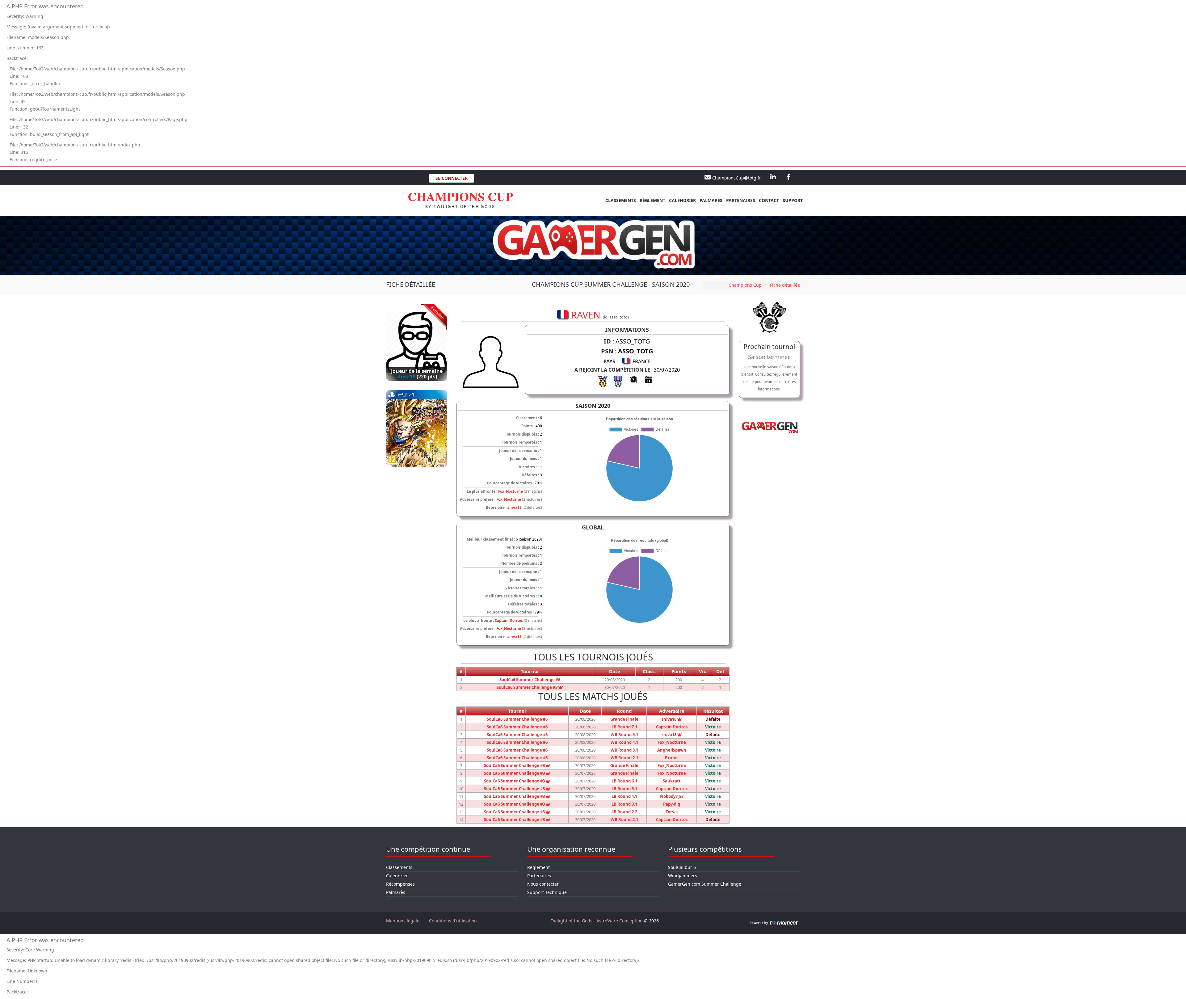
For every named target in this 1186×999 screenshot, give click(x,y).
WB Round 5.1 (624, 734)
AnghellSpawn (671, 750)
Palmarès (711, 200)
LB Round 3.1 (624, 804)
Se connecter (451, 178)
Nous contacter (543, 884)
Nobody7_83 (671, 796)
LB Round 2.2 (624, 812)
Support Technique (547, 892)
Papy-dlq (671, 804)
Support (793, 200)
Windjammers (682, 876)
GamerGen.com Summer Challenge (704, 884)
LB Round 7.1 (624, 727)
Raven (406, 376)
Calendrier (682, 200)
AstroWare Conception (619, 921)
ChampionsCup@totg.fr (736, 178)
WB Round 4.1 (624, 742)
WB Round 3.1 (624, 750)
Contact (769, 200)
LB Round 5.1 (624, 788)
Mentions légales (404, 921)
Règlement (652, 200)
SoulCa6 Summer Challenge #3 (530, 687)
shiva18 (514, 507)
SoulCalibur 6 (682, 867)
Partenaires (740, 200)
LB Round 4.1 (624, 796)
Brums (671, 758)
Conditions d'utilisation (453, 921)
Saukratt (672, 781)
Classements (620, 200)
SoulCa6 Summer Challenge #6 (529, 679)
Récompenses (400, 884)
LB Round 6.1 (624, 781)
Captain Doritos (509, 620)
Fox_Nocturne (510, 491)
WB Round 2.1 (624, 758)
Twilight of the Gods (571, 921)
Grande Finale (624, 719)
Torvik (672, 812)
